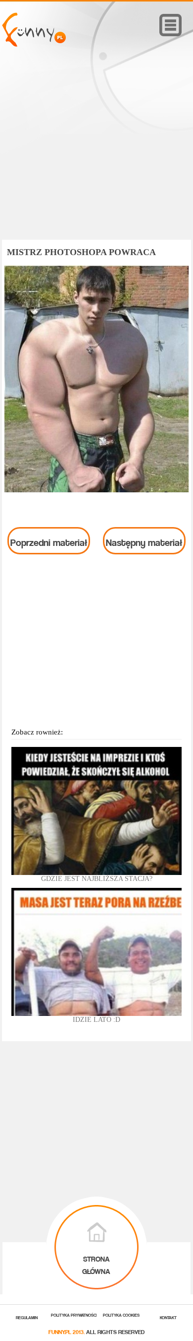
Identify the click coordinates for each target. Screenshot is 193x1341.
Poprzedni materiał (48, 540)
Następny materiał (144, 540)
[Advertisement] (96, 157)
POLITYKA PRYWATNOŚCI (74, 1314)
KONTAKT (168, 1317)
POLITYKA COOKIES (121, 1314)
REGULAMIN (27, 1317)
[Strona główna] (34, 44)
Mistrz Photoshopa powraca (81, 252)
